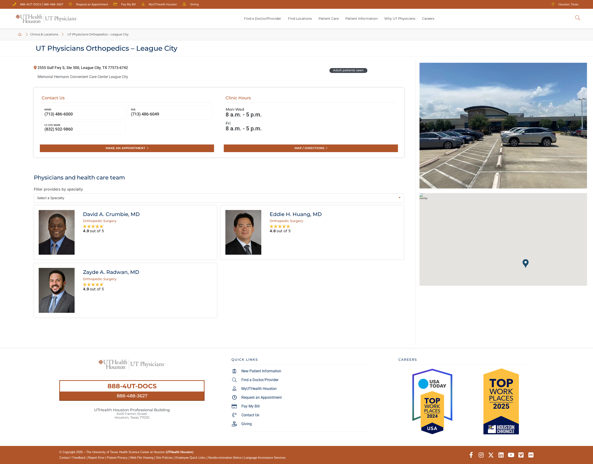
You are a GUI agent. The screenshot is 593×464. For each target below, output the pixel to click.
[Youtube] (511, 455)
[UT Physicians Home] (20, 34)
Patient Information (361, 18)
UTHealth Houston (179, 452)
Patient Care (329, 18)
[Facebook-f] (471, 455)
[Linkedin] (501, 455)
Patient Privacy (117, 457)
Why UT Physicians (399, 18)
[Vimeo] (521, 455)
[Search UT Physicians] (577, 18)
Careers (428, 18)
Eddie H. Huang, (296, 214)
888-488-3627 (132, 395)
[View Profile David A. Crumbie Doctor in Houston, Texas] (57, 232)
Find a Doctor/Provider (262, 18)
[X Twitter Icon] (491, 455)
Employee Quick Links (190, 457)
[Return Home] (46, 19)
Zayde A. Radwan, (111, 272)
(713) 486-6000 (58, 112)
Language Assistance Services (265, 457)
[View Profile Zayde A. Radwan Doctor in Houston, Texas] (57, 290)
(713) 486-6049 (145, 112)
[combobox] (219, 198)
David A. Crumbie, (111, 214)
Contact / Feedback (72, 457)
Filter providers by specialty (58, 189)
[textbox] (219, 198)
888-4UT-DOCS (132, 386)
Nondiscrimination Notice (225, 457)
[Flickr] (531, 455)
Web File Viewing (141, 457)
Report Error (96, 457)
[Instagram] (481, 455)
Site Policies (164, 457)
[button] (526, 263)
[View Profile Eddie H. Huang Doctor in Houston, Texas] (243, 232)
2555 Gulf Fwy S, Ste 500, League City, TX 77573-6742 (82, 68)
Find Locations (300, 18)
